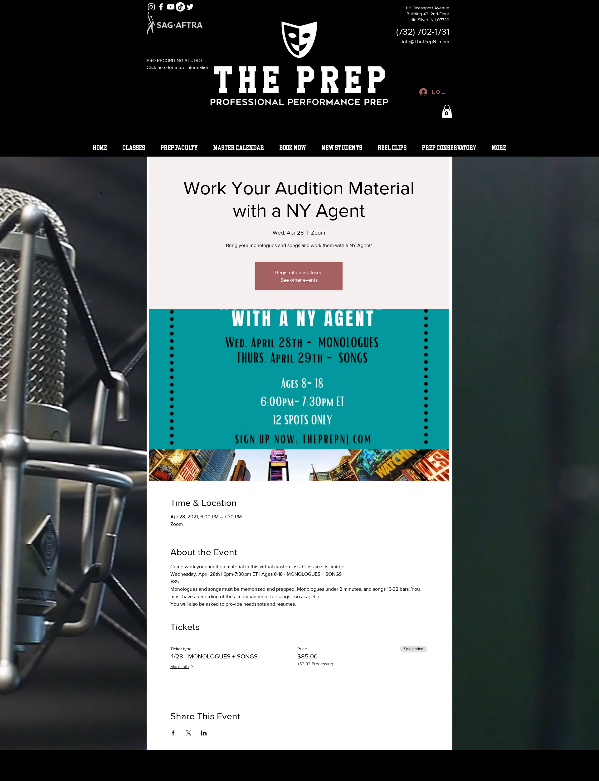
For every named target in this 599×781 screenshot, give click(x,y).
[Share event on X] (189, 732)
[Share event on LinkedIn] (204, 732)
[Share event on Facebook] (173, 732)
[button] (446, 111)
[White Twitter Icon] (190, 7)
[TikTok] (180, 7)
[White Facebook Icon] (161, 7)
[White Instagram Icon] (151, 7)
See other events (299, 280)
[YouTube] (170, 7)
